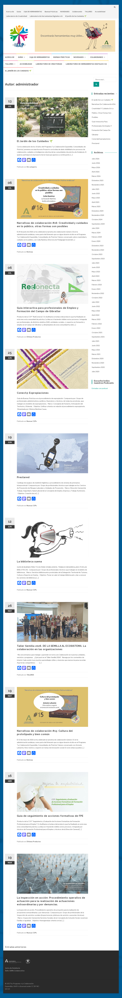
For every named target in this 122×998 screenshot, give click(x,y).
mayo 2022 (96, 311)
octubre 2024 (97, 219)
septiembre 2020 (98, 367)
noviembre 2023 (98, 250)
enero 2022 (96, 328)
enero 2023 (96, 289)
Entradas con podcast (100, 388)
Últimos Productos (34, 337)
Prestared (23, 477)
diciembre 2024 (97, 211)
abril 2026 (95, 172)
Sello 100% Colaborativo (15, 971)
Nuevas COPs (32, 421)
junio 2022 (96, 306)
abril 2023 (95, 276)
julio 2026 (95, 159)
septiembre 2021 (98, 337)
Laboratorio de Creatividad (16, 16)
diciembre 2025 (97, 180)
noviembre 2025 (98, 185)
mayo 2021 (96, 350)
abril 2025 (95, 202)
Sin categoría (32, 167)
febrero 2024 (97, 237)
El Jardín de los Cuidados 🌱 (75, 16)
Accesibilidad (100, 12)
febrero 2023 (97, 285)
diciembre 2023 (97, 246)
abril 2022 (95, 315)
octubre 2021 (97, 332)
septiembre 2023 (98, 259)
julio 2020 (95, 371)
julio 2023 (95, 263)
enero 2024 (96, 241)
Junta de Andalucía (12, 968)
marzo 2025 (96, 206)
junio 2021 (96, 345)
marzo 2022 (96, 319)
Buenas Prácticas (51, 12)
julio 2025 (95, 189)
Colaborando (77, 12)
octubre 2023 (97, 254)
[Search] (96, 84)
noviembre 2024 (98, 215)
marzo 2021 (96, 354)
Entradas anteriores (15, 946)
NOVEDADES (64, 12)
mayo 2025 (96, 198)
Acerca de (10, 12)
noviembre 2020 (98, 363)
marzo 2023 (96, 280)
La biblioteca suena (29, 561)
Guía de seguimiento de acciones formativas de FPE (50, 815)
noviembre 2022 (98, 293)
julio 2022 (95, 302)
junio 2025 (96, 193)
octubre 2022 (97, 298)
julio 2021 (95, 341)
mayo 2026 (96, 167)
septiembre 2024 (98, 224)
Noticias (30, 252)
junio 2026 (96, 163)
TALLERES (88, 12)
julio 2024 (95, 228)
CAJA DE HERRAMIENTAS (33, 12)
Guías (19, 12)
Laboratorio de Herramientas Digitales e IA (46, 16)
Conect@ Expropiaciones (33, 392)
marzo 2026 (96, 176)
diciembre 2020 (97, 358)
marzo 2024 (96, 233)
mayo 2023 (96, 272)
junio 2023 (96, 267)
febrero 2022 (97, 324)
